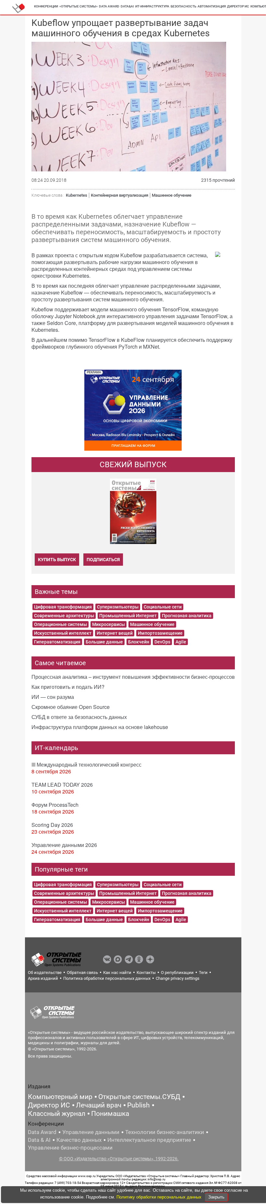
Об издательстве (45, 972)
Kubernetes (76, 195)
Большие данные (104, 641)
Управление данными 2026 (64, 845)
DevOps (162, 641)
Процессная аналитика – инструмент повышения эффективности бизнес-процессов (133, 676)
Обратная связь (82, 972)
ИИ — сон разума (52, 696)
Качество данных (79, 1140)
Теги (203, 972)
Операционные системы (60, 624)
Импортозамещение (160, 633)
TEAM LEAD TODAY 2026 (62, 784)
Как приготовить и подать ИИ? (67, 686)
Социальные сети (163, 606)
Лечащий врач (98, 1105)
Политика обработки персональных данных (107, 978)
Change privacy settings (178, 978)
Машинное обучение (171, 195)
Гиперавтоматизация (57, 641)
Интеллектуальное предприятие (149, 1140)
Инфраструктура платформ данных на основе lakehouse (99, 727)
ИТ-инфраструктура (152, 6)
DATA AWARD (109, 6)
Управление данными (90, 1132)
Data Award (42, 1132)
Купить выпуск (57, 559)
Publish (138, 1105)
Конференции (46, 6)
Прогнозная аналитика (187, 615)
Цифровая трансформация (63, 606)
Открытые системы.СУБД (139, 1097)
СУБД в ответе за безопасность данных (79, 717)
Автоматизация (212, 6)
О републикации (177, 972)
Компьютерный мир (60, 1097)
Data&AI (127, 6)
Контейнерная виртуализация (119, 195)
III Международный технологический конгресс (86, 764)
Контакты (146, 972)
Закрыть (216, 1197)
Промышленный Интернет (128, 615)
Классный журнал (56, 1113)
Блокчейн (138, 641)
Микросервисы (108, 624)
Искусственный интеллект (62, 633)
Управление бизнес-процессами (70, 1147)
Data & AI (39, 1140)
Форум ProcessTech (55, 804)
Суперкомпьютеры (118, 606)
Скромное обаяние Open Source (70, 707)
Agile (180, 641)
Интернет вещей (115, 633)
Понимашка (110, 1113)
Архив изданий (43, 978)
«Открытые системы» (78, 6)
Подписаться (103, 559)
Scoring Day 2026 (52, 824)
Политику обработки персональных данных (159, 1197)
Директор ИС (238, 6)
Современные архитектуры (64, 615)
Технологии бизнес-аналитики (164, 1132)
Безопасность (183, 6)
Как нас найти (117, 972)
